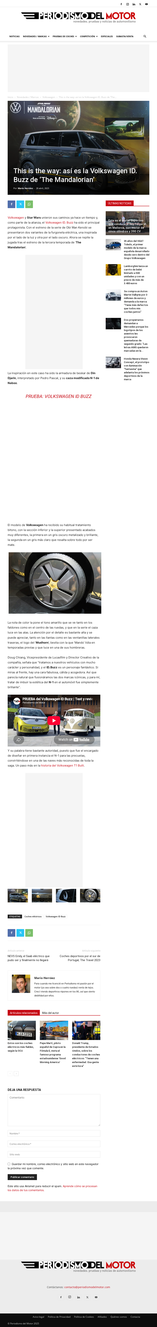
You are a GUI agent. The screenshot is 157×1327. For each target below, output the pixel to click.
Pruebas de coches (63, 36)
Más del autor (50, 1012)
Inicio (10, 97)
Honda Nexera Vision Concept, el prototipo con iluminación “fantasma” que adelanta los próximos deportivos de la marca (136, 369)
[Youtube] (146, 4)
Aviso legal (38, 1316)
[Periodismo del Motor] (78, 19)
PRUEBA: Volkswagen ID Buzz (59, 396)
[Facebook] (121, 4)
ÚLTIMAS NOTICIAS (119, 203)
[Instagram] (127, 4)
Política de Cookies (84, 1316)
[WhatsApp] (29, 204)
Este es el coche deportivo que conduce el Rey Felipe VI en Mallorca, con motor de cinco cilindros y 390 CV (127, 226)
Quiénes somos (118, 1316)
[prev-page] (10, 1073)
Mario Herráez (25, 188)
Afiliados (102, 1316)
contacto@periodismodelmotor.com (87, 1287)
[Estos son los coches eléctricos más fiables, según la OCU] (22, 1030)
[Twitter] (140, 4)
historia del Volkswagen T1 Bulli (62, 765)
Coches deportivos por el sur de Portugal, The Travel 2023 (80, 958)
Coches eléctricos (33, 916)
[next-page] (16, 1073)
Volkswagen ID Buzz (55, 916)
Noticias (14, 36)
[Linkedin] (134, 4)
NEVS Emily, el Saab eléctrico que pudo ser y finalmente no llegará (29, 958)
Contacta (135, 1316)
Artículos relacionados (24, 1012)
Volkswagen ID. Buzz (59, 222)
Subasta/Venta (124, 36)
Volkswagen (49, 97)
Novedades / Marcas (35, 36)
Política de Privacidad (59, 1316)
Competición (87, 36)
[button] (144, 36)
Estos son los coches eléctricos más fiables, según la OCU (21, 1047)
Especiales (107, 36)
